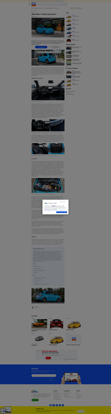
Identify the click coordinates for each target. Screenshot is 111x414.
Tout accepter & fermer (61, 212)
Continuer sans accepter (63, 201)
